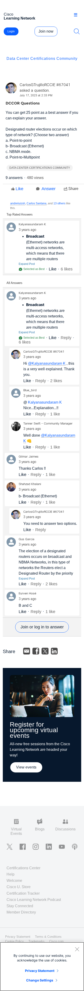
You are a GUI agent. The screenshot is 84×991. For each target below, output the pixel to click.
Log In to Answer (42, 627)
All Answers (14, 283)
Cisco (19, 16)
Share (73, 189)
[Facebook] (35, 651)
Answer (49, 188)
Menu (77, 15)
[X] (45, 651)
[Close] (77, 949)
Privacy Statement (39, 971)
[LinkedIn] (54, 651)
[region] (42, 966)
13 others (59, 203)
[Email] (26, 651)
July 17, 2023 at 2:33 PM (36, 95)
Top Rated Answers (20, 214)
